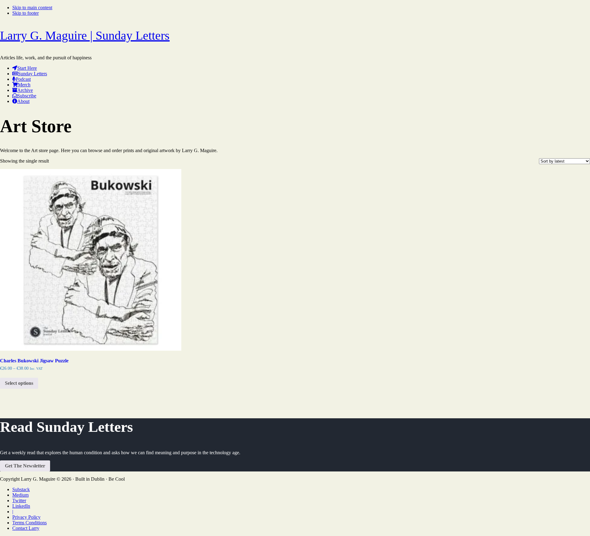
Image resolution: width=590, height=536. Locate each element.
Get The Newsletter (25, 465)
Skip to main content (32, 7)
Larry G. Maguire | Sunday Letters (85, 35)
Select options (19, 383)
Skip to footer (25, 13)
